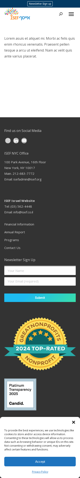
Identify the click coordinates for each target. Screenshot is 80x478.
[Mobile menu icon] (71, 14)
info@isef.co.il (23, 212)
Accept (40, 461)
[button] (73, 422)
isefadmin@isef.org (27, 179)
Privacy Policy (40, 472)
